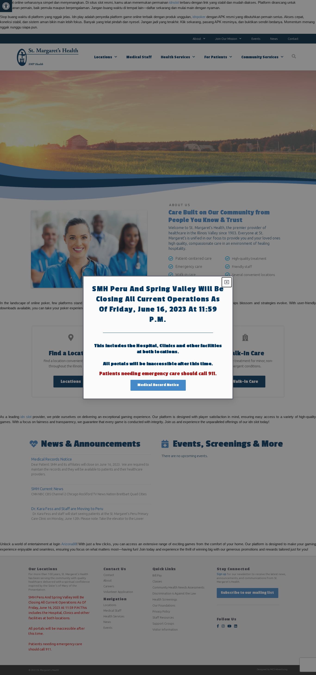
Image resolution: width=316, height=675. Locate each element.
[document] (158, 337)
